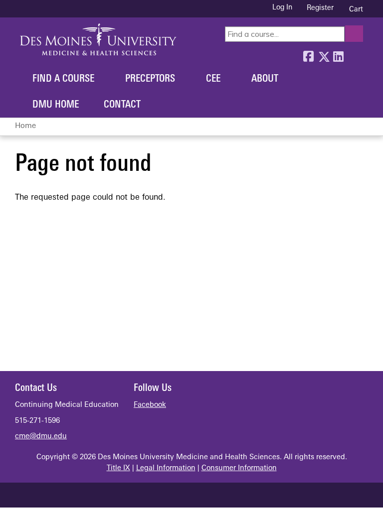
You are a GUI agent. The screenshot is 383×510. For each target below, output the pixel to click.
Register (320, 8)
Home (25, 126)
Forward (353, 54)
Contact (122, 105)
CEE (213, 79)
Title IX (118, 468)
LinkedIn (338, 54)
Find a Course (63, 79)
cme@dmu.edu (41, 436)
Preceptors (150, 79)
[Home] (98, 39)
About (264, 79)
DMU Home (55, 105)
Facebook (308, 54)
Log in (282, 7)
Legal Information (165, 468)
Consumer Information (239, 468)
